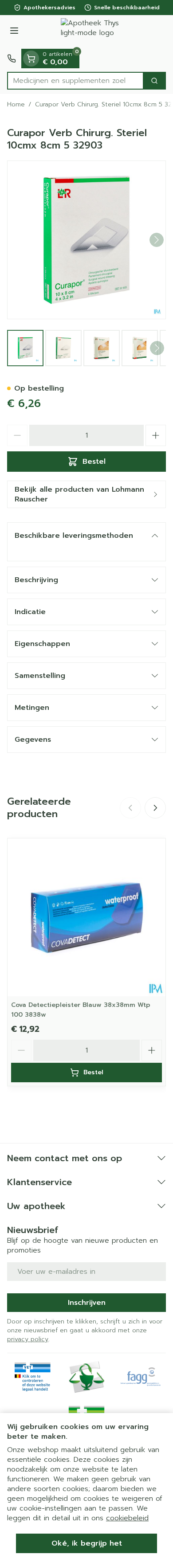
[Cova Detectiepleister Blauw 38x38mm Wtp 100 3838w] (86, 917)
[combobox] (75, 81)
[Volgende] (156, 240)
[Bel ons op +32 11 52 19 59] (11, 58)
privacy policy (27, 1339)
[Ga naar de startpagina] (95, 32)
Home (16, 104)
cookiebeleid (127, 1518)
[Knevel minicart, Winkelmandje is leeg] (31, 59)
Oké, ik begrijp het (86, 1543)
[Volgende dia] (155, 807)
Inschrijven (87, 1302)
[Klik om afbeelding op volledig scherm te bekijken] (86, 240)
